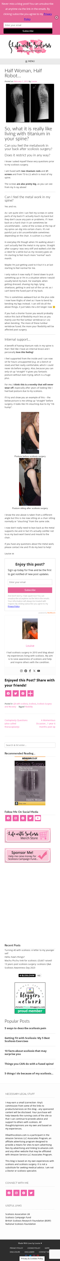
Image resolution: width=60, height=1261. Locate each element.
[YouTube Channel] (38, 819)
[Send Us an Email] (22, 1256)
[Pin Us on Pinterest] (37, 1256)
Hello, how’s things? (15, 956)
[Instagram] (21, 671)
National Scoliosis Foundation (20, 1223)
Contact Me (44, 1252)
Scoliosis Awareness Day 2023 (20, 967)
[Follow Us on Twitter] (30, 1256)
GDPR (47, 1248)
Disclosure (15, 1252)
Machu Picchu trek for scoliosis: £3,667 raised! (28, 960)
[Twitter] (34, 671)
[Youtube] (38, 671)
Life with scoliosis (20, 703)
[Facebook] (30, 671)
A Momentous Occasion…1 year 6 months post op (45, 723)
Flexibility (29, 706)
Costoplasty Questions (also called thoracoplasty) (16, 723)
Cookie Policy (34, 1248)
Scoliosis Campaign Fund (18, 1217)
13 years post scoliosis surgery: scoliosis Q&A (28, 964)
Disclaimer (29, 1252)
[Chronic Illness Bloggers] (30, 1012)
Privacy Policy (16, 1248)
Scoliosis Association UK (17, 1214)
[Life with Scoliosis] (30, 46)
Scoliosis (32, 703)
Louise (34, 81)
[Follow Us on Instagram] (34, 1256)
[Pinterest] (25, 671)
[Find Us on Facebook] (26, 1256)
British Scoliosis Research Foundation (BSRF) (28, 1220)
